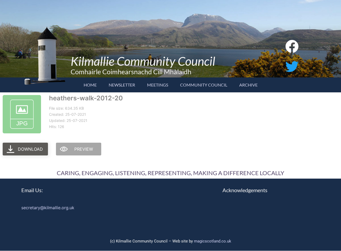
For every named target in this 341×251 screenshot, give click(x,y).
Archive (248, 84)
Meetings (157, 84)
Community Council (203, 84)
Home (90, 84)
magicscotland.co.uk (212, 241)
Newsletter (122, 84)
